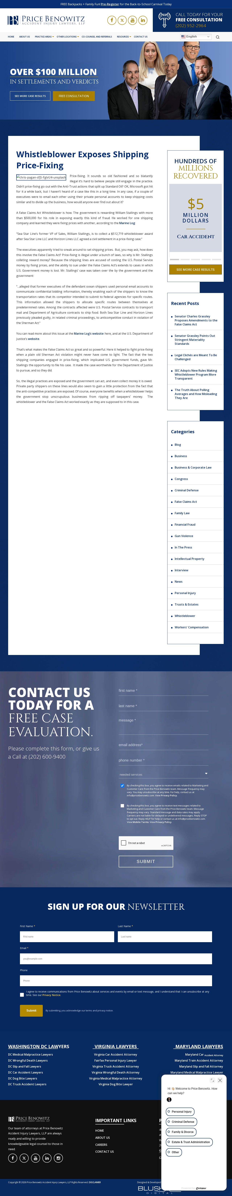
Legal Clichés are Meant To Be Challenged (196, 357)
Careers (101, 1145)
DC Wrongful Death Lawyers (28, 1060)
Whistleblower (185, 616)
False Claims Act (186, 502)
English (191, 36)
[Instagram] (58, 1158)
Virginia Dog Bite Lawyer (116, 1084)
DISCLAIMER (95, 1182)
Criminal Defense (187, 490)
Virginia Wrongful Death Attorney (116, 1072)
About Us (24, 36)
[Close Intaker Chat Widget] (220, 1080)
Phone (24, 970)
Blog (178, 445)
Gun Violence (184, 536)
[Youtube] (132, 20)
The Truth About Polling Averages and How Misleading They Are (196, 394)
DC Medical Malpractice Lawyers (30, 1054)
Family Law (182, 513)
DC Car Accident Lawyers (25, 1072)
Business (181, 456)
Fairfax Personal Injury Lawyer (115, 1060)
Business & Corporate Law (193, 467)
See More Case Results (30, 96)
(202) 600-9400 (47, 756)
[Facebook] (111, 20)
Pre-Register (110, 4)
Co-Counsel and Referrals (97, 36)
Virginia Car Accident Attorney (115, 1054)
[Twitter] (122, 20)
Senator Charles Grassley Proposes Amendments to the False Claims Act (196, 320)
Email (24, 948)
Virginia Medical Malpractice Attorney (115, 1078)
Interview (181, 570)
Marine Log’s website (89, 334)
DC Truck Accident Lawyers (27, 1084)
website (33, 339)
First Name (27, 926)
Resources (123, 36)
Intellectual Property (189, 559)
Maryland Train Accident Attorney (199, 1060)
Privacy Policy (169, 795)
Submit (31, 1010)
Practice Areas (43, 36)
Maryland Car (204, 1054)
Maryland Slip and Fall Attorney (201, 1066)
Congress (181, 479)
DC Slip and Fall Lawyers (24, 1066)
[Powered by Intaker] (201, 1188)
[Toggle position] (212, 1080)
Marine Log (127, 223)
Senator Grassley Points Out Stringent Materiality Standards (195, 340)
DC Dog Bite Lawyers (22, 1078)
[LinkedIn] (142, 20)
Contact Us (141, 36)
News (179, 582)
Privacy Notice (51, 995)
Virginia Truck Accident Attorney (115, 1066)
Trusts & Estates (186, 604)
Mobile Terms (141, 822)
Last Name (125, 926)
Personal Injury (185, 593)
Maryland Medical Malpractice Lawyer (197, 1072)
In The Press (183, 547)
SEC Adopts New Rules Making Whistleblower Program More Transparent (196, 374)
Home (11, 36)
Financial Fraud (185, 525)
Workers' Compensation (192, 627)
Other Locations (67, 36)
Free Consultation (74, 96)
